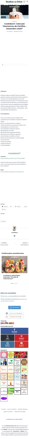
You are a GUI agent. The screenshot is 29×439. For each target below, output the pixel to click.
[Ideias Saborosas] (10, 369)
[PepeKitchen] (4, 383)
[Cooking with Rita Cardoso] (4, 362)
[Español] (13, 323)
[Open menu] (27, 1)
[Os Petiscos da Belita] (24, 376)
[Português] (11, 323)
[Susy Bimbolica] (24, 383)
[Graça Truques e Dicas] (4, 369)
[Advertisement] (14, 48)
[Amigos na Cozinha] (4, 354)
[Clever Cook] (24, 354)
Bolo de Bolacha (24, 244)
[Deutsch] (6, 323)
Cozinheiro (10, 31)
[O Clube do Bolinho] (10, 376)
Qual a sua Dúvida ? (8, 411)
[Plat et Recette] (10, 383)
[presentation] (14, 264)
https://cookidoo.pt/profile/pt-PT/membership (12, 171)
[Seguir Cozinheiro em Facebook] (14, 236)
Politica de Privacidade (19, 411)
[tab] (11, 283)
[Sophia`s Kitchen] (17, 383)
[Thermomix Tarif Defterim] (24, 391)
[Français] (4, 323)
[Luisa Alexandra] (17, 369)
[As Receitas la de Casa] (10, 354)
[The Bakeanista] (4, 391)
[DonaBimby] (24, 362)
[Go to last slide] (4, 269)
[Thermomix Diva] (17, 391)
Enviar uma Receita (12, 409)
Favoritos (3, 409)
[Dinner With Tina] (17, 362)
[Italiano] (8, 323)
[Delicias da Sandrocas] (10, 362)
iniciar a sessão (7, 296)
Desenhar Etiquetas (23, 409)
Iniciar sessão (16, 307)
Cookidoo (14, 21)
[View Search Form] (24, 2)
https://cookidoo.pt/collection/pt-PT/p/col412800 (13, 158)
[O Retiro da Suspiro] (17, 376)
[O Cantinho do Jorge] (4, 376)
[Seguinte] (25, 269)
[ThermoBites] (10, 391)
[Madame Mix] (24, 369)
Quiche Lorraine (4, 244)
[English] (2, 323)
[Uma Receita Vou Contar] (4, 398)
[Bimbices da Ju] (17, 354)
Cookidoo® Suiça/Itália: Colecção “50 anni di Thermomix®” (11, 277)
